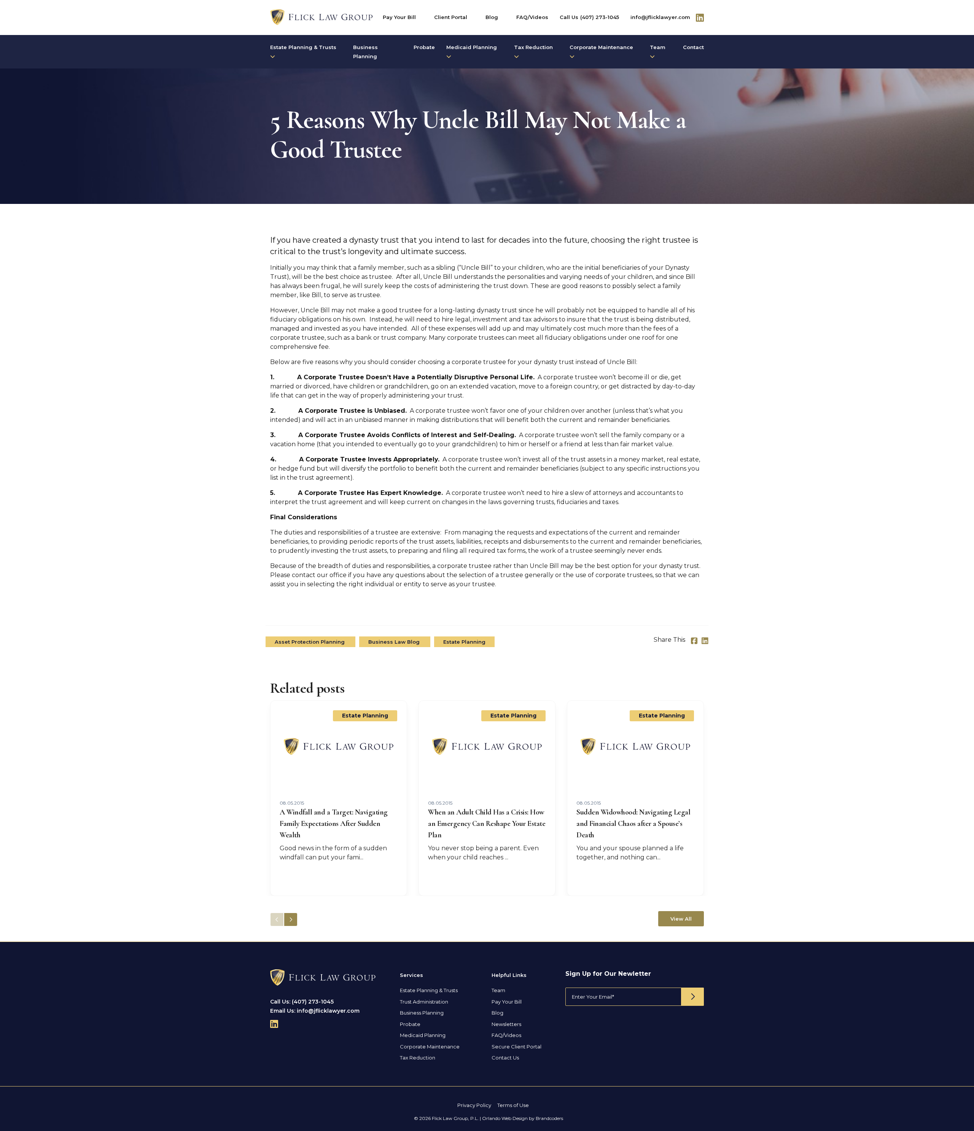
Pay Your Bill (399, 17)
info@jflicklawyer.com (660, 17)
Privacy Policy (474, 1105)
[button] (291, 919)
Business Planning (365, 51)
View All (681, 919)
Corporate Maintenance (601, 47)
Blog (491, 17)
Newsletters (506, 1024)
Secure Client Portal (516, 1047)
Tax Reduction (533, 47)
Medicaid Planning (471, 47)
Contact (693, 47)
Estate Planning (464, 642)
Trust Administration (424, 1002)
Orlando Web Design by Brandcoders (522, 1118)
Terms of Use (513, 1105)
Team (657, 47)
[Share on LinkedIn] (705, 641)
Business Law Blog (394, 642)
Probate (424, 47)
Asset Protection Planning (310, 642)
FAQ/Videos (532, 17)
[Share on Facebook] (694, 641)
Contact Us (505, 1058)
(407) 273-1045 (599, 17)
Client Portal (450, 17)
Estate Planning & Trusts (303, 47)
